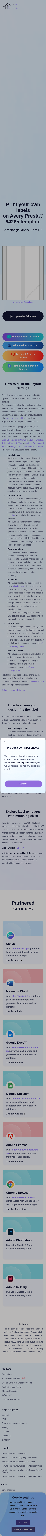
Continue (23, 784)
